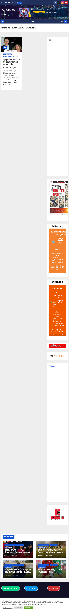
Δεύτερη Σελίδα (8, 56)
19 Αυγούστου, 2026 (45, 575)
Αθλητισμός (20, 545)
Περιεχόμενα (8, 547)
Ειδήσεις (15, 56)
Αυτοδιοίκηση (7, 54)
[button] (62, 21)
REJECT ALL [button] (18, 608)
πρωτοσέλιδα (60, 218)
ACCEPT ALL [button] (28, 608)
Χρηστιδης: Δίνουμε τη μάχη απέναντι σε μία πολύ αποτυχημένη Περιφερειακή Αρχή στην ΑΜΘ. (11, 65)
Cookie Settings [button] (7, 608)
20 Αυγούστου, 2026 (45, 555)
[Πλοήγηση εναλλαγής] (32, 21)
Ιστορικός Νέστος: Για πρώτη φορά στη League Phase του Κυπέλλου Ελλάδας (17, 571)
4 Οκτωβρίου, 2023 (11, 68)
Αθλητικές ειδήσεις (10, 545)
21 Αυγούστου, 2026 (12, 555)
